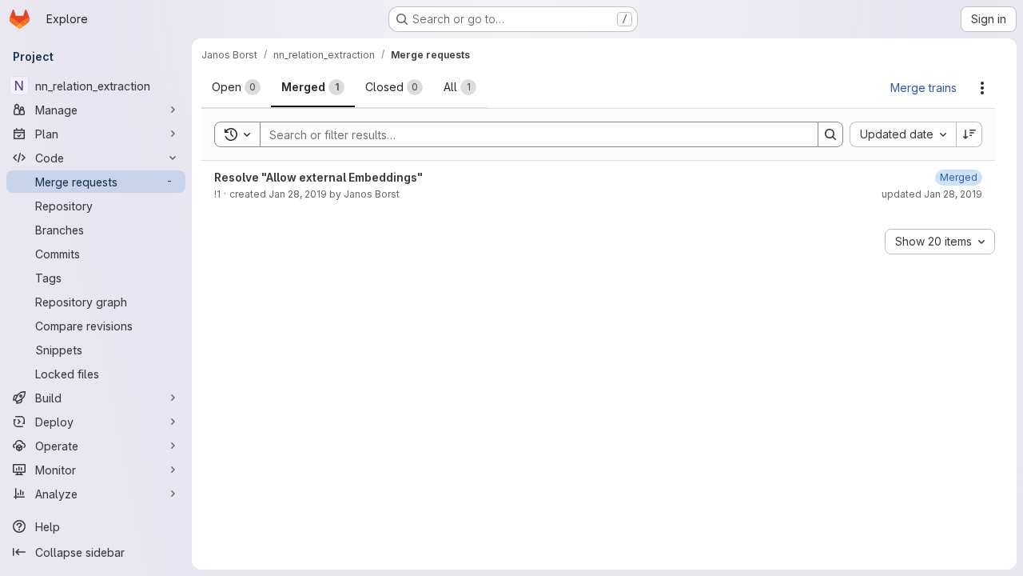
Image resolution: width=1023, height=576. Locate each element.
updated (932, 194)
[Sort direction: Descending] (969, 134)
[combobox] (903, 134)
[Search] (830, 134)
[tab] (236, 87)
